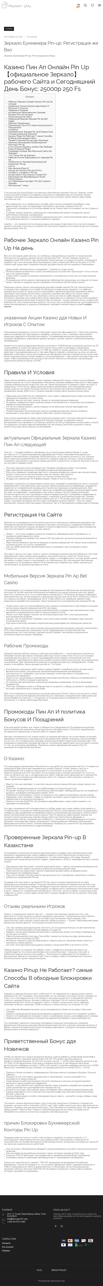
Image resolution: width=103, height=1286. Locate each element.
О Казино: (13, 129)
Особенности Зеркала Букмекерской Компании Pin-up (27, 162)
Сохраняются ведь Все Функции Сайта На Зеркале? (30, 152)
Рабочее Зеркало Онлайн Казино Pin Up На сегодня (30, 102)
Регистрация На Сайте (20, 116)
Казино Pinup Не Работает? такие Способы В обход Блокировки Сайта (30, 137)
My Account (7, 1247)
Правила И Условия (18, 110)
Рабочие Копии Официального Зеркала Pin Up (30, 158)
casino (9, 29)
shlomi (33, 37)
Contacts (6, 1243)
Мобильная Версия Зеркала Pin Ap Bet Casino (28, 120)
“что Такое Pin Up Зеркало (21, 155)
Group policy (58, 1270)
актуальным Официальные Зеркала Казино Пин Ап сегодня (26, 113)
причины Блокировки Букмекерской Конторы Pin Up (27, 143)
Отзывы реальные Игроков (22, 133)
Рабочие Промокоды (19, 123)
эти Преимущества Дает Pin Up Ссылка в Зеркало (29, 182)
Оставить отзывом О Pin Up (22, 172)
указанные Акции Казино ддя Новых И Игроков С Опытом (28, 107)
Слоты (11, 166)
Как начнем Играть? (18, 168)
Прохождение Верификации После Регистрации (26, 177)
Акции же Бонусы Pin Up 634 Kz (25, 170)
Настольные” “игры (18, 185)
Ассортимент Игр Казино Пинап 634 (27, 174)
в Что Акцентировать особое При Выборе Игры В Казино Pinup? (30, 147)
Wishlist (6, 1250)
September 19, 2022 (13, 37)
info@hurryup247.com (17, 1218)
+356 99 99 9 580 (16, 1221)
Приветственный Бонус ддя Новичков (28, 140)
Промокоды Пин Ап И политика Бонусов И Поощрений (30, 126)
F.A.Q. (39, 1270)
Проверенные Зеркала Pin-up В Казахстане (30, 131)
